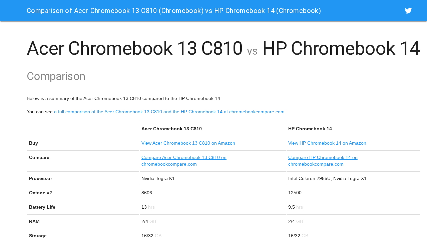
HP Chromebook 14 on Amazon (327, 143)
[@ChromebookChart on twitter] (408, 10)
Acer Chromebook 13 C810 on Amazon (188, 143)
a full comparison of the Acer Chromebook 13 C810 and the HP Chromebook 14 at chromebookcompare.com (169, 111)
